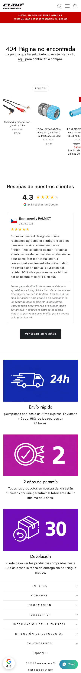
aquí (21, 59)
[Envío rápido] (40, 381)
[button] (68, 664)
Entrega (39, 586)
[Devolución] (40, 530)
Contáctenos (39, 643)
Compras (39, 595)
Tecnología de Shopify (40, 669)
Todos (40, 88)
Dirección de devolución (39, 633)
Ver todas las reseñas (40, 333)
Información (40, 605)
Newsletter (39, 614)
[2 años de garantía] (40, 455)
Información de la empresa (39, 624)
